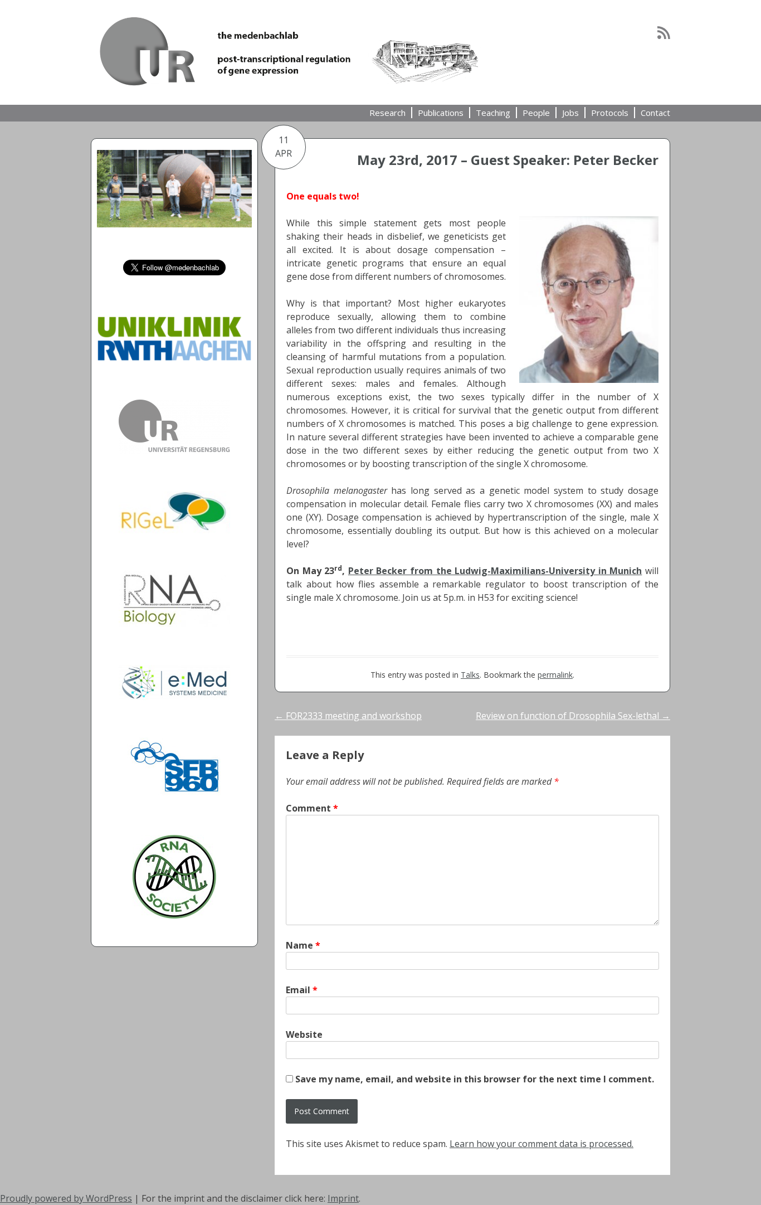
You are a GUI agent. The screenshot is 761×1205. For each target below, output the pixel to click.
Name (303, 945)
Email (302, 990)
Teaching (493, 112)
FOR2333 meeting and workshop (348, 716)
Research (387, 112)
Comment (312, 808)
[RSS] (663, 32)
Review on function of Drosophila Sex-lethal (573, 716)
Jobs (570, 112)
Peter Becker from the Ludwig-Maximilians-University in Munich (495, 571)
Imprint (343, 1198)
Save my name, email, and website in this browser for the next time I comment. (474, 1079)
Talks (470, 674)
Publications (441, 112)
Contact (655, 112)
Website (304, 1034)
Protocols (609, 112)
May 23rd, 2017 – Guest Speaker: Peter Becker (507, 159)
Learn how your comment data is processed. (541, 1144)
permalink (555, 674)
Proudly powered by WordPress (66, 1198)
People (536, 112)
